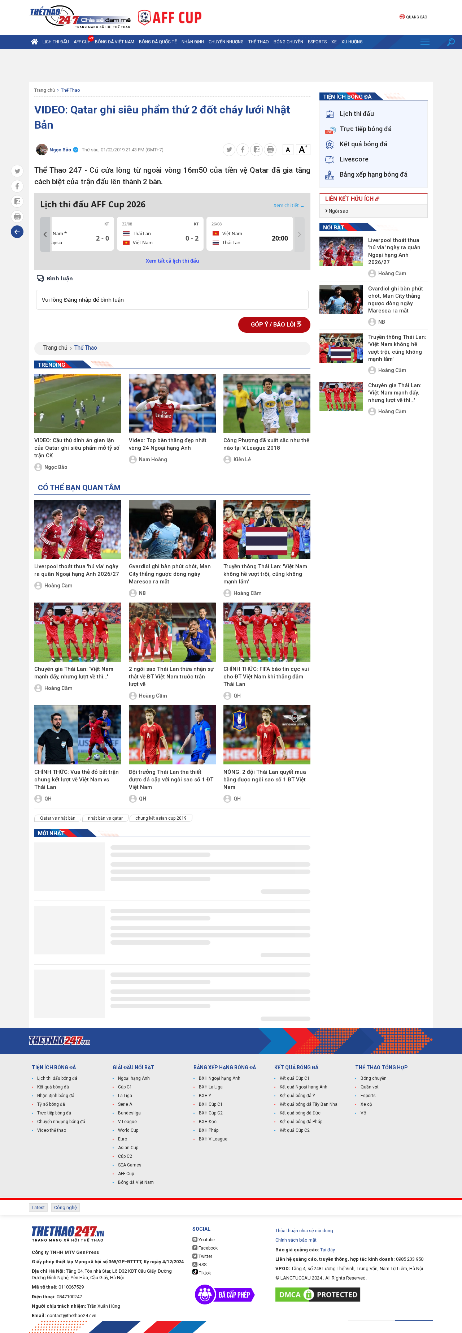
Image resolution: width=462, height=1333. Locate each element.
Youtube (206, 1239)
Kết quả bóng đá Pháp (301, 1121)
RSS (201, 1264)
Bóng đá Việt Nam (114, 41)
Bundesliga (129, 1113)
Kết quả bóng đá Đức (300, 1113)
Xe (334, 41)
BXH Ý (205, 1095)
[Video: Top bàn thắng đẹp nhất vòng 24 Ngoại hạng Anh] (172, 403)
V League (127, 1121)
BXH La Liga (211, 1087)
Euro (122, 1139)
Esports (317, 41)
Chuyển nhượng (226, 41)
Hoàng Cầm (58, 585)
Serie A (125, 1104)
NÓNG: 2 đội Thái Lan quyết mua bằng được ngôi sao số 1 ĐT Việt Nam (264, 779)
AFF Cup (126, 1173)
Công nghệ (65, 1207)
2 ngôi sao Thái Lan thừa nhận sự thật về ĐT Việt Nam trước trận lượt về (171, 676)
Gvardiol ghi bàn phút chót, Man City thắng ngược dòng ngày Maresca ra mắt (170, 574)
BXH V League (213, 1139)
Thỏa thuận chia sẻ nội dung (304, 1230)
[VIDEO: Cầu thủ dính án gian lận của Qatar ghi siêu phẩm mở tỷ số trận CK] (77, 403)
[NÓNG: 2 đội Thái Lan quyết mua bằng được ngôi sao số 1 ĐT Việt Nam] (266, 734)
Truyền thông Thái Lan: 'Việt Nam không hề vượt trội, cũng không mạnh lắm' (265, 574)
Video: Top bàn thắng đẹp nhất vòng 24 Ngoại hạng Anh (167, 444)
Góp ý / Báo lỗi (274, 324)
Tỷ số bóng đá (51, 1104)
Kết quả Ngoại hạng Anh (303, 1087)
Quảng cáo (416, 17)
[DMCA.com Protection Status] (319, 1294)
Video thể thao (51, 1130)
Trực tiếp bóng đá (54, 1113)
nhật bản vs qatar (105, 818)
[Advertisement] (231, 65)
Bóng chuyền (288, 41)
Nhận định (193, 41)
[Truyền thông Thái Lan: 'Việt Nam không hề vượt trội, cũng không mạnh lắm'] (266, 529)
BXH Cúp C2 (211, 1113)
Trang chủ (44, 90)
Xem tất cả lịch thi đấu (172, 261)
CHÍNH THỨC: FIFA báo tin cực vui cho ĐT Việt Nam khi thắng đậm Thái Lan (266, 676)
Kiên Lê (242, 459)
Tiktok (204, 1273)
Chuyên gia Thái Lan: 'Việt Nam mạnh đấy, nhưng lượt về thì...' (73, 673)
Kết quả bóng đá (53, 1087)
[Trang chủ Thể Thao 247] (34, 42)
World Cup (128, 1130)
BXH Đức (208, 1121)
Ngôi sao (338, 211)
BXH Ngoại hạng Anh (219, 1078)
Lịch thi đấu (56, 41)
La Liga (125, 1095)
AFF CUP (82, 41)
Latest (38, 1207)
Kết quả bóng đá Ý (297, 1095)
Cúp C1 (125, 1087)
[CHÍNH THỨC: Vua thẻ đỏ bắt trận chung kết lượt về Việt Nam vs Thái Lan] (77, 734)
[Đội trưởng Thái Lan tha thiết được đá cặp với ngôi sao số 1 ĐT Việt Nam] (172, 734)
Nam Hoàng (153, 459)
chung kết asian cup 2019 (161, 818)
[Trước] (45, 234)
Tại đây (327, 1249)
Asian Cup (128, 1147)
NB (142, 593)
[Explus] (172, 292)
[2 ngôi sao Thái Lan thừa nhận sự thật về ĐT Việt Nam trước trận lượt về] (172, 632)
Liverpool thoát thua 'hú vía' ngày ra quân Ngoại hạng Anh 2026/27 (76, 570)
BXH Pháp (208, 1130)
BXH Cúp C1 (211, 1104)
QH (237, 696)
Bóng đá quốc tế (158, 41)
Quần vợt (370, 1087)
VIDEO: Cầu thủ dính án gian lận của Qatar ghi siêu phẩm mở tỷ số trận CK (76, 448)
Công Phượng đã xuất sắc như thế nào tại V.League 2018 (266, 444)
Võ (363, 1113)
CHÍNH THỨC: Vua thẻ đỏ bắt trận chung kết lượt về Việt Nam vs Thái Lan (76, 779)
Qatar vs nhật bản (57, 818)
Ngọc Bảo (55, 467)
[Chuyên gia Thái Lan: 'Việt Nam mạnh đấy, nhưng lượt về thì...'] (77, 632)
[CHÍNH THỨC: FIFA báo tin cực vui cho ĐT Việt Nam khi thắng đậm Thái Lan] (266, 632)
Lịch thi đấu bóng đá (57, 1078)
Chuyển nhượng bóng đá (61, 1121)
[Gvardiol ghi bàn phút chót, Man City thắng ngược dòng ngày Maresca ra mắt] (172, 529)
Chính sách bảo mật (296, 1240)
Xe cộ (366, 1104)
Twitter (204, 1256)
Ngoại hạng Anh (134, 1078)
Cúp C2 (125, 1156)
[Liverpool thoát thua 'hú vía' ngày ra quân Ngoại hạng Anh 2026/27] (77, 529)
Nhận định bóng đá (55, 1095)
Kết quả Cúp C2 (295, 1130)
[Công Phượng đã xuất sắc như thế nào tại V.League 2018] (266, 403)
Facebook (207, 1248)
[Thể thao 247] (80, 17)
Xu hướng (352, 41)
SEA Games (129, 1165)
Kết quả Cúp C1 (295, 1078)
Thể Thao (258, 41)
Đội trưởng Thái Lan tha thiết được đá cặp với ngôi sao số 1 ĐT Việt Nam (171, 779)
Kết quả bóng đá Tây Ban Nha (308, 1104)
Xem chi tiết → (289, 205)
